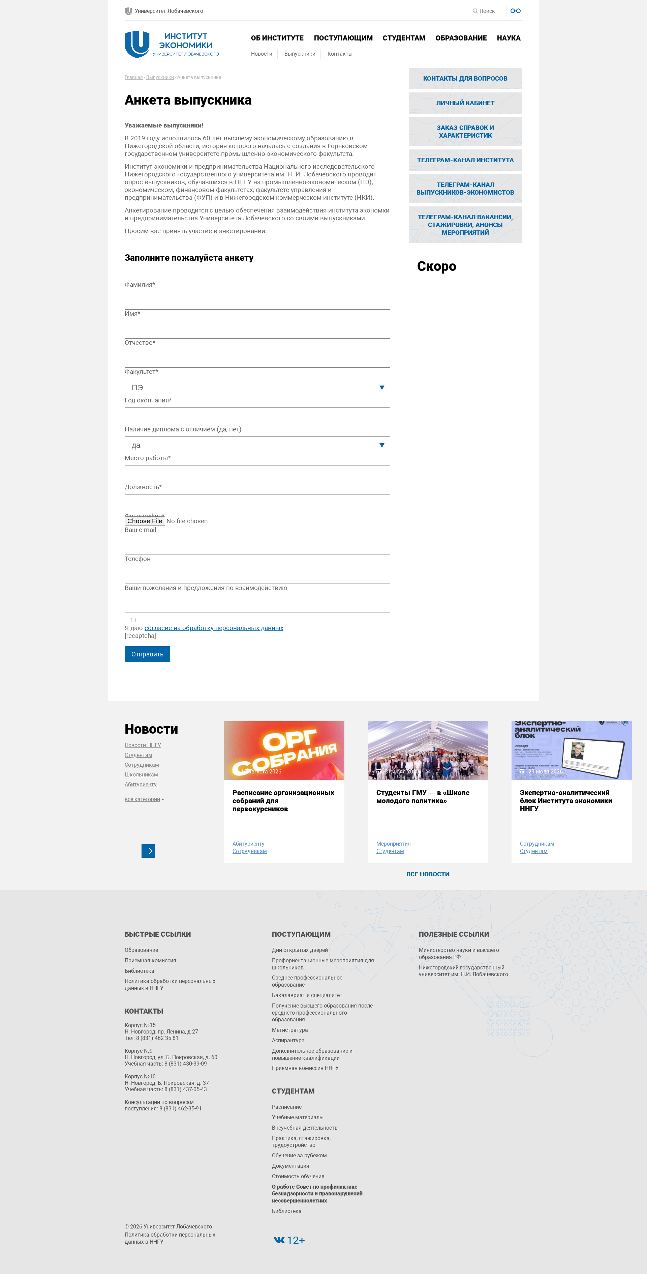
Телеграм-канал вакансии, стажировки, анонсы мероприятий (465, 224)
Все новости (428, 874)
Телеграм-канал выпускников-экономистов (465, 188)
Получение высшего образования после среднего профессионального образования (322, 1012)
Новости (261, 54)
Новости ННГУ (143, 745)
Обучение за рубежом (299, 1155)
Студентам (404, 38)
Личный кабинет (465, 103)
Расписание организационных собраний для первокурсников (283, 801)
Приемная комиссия (150, 960)
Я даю (204, 628)
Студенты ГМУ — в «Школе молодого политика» (422, 797)
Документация (290, 1166)
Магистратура (290, 1030)
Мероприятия (393, 844)
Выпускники (299, 54)
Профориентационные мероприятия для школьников (323, 964)
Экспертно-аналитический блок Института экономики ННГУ (566, 801)
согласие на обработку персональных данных (214, 628)
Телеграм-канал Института (465, 160)
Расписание (287, 1107)
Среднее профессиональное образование (307, 981)
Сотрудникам (142, 765)
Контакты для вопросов (465, 78)
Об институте (277, 38)
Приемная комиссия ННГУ (305, 1068)
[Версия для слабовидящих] (514, 10)
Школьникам (141, 774)
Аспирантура (288, 1040)
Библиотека (139, 971)
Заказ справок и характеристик (465, 131)
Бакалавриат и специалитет (307, 995)
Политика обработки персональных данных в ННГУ (170, 984)
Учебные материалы (298, 1117)
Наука (509, 38)
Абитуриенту (141, 784)
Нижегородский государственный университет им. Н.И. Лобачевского (463, 971)
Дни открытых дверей (300, 950)
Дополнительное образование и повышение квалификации (312, 1054)
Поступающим (343, 38)
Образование (461, 38)
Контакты (340, 54)
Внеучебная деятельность (305, 1128)
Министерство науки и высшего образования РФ (459, 953)
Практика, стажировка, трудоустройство (301, 1142)
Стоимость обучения (298, 1176)
